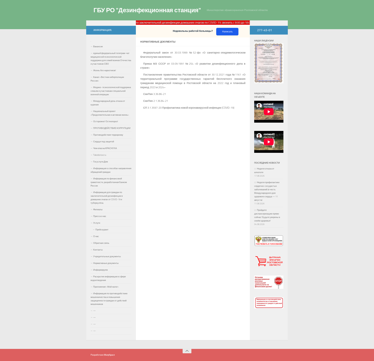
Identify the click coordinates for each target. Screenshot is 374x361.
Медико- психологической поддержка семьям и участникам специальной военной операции (111, 91)
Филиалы (98, 209)
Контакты (98, 249)
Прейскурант (101, 229)
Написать (227, 31)
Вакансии (98, 46)
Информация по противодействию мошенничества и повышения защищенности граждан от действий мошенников (109, 298)
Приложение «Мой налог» (106, 286)
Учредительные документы (107, 256)
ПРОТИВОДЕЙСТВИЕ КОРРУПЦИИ (111, 128)
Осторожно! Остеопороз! (105, 121)
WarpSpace (109, 355)
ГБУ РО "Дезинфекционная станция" (147, 10)
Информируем (100, 270)
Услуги (96, 223)
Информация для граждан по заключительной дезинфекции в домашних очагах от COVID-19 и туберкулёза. (107, 197)
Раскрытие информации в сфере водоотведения (108, 278)
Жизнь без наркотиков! (104, 70)
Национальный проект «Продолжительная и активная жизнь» (110, 113)
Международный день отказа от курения (108, 103)
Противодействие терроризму (108, 135)
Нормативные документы (106, 263)
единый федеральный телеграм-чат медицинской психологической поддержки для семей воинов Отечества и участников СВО (111, 58)
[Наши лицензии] (268, 82)
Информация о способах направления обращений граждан (111, 170)
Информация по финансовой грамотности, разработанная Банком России (109, 182)
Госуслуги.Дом (100, 161)
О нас (96, 236)
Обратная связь (101, 243)
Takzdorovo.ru (99, 155)
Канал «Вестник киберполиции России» (107, 79)
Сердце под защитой (103, 141)
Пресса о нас (99, 216)
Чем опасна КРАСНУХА (105, 148)
